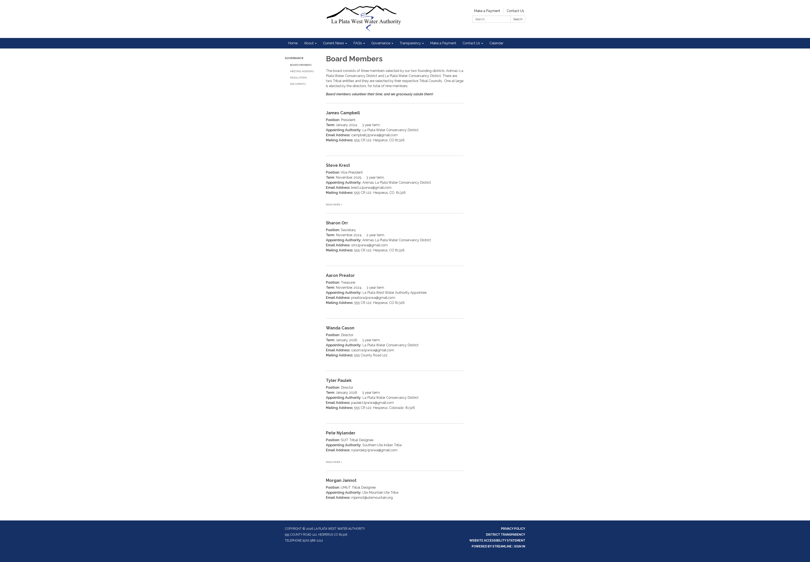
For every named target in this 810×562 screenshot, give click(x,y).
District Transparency (505, 534)
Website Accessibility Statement (497, 540)
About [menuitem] (309, 43)
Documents (298, 83)
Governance (294, 58)
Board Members (301, 64)
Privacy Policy (513, 528)
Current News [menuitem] (333, 43)
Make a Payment (487, 11)
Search (517, 19)
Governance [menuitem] (380, 43)
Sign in (519, 546)
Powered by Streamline (492, 546)
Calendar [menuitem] (496, 43)
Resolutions (298, 77)
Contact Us (515, 11)
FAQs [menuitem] (357, 43)
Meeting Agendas (302, 71)
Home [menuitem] (293, 43)
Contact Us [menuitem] (471, 43)
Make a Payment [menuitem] (443, 43)
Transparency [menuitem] (410, 43)
